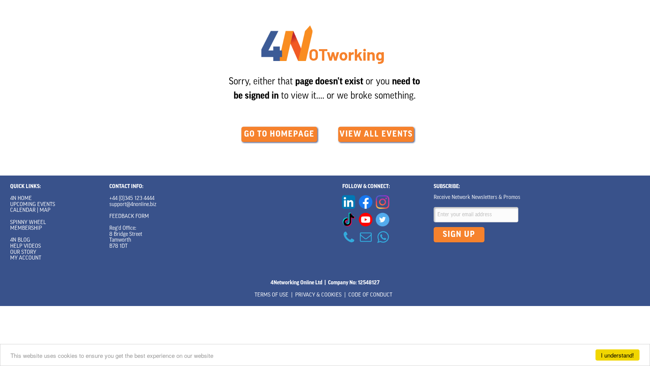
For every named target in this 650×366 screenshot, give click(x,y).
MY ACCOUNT (25, 258)
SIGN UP (459, 235)
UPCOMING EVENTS (32, 204)
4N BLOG (20, 240)
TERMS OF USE (271, 295)
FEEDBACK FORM (129, 216)
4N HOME (21, 198)
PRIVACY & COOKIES (318, 295)
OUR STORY (23, 252)
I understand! (617, 355)
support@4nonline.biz (132, 204)
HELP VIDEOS (25, 246)
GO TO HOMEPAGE (279, 134)
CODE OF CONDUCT (370, 295)
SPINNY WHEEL (28, 222)
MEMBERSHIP (26, 228)
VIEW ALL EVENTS (376, 134)
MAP (45, 210)
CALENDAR (23, 210)
